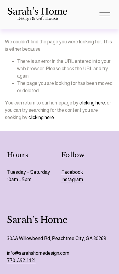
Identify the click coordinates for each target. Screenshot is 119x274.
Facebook (72, 172)
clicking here (92, 102)
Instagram (72, 179)
